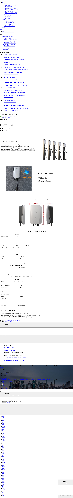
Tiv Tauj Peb (3, 27)
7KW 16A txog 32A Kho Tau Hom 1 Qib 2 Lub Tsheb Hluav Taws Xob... (16, 108)
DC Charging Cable (8, 16)
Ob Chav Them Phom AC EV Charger (10, 5)
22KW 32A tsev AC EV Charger (8, 321)
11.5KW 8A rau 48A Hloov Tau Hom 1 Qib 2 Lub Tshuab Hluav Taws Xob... (17, 85)
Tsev (2, 2)
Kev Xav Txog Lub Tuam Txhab (8, 21)
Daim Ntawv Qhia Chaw (3, 378)
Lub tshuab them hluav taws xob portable (35, 379)
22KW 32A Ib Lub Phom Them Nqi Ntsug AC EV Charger (14, 59)
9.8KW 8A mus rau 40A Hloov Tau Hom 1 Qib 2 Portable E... (14, 95)
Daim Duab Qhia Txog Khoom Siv (8, 25)
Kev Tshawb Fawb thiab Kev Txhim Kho (9, 26)
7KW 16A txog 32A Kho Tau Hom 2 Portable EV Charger (14, 105)
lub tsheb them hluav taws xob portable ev (24, 379)
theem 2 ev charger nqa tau (52, 379)
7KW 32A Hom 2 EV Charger (9, 98)
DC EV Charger (6, 7)
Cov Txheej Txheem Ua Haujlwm (8, 24)
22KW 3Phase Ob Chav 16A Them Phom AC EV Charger (12, 320)
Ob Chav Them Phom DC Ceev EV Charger (11, 10)
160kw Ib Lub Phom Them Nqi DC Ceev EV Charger (13, 72)
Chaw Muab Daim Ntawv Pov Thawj (9, 22)
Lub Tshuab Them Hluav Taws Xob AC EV (8, 32)
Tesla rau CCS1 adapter (5, 388)
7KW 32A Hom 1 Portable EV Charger (10, 102)
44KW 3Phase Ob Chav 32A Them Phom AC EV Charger (14, 65)
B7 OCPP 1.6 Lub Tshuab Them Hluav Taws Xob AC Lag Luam (15, 357)
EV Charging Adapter (5, 49)
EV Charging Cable (6, 14)
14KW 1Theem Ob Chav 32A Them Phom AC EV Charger (14, 363)
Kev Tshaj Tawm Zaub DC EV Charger (10, 8)
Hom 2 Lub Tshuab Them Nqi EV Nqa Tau (9, 46)
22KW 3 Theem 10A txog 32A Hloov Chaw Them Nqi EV (14, 82)
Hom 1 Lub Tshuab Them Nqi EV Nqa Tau (11, 13)
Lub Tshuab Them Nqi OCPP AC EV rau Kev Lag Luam (13, 4)
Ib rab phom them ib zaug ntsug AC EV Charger (10, 39)
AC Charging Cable (8, 15)
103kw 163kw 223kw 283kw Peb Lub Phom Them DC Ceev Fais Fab (16, 69)
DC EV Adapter (7, 18)
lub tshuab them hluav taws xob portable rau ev (6, 379)
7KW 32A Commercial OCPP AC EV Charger (12, 56)
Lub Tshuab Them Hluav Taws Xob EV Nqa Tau (10, 12)
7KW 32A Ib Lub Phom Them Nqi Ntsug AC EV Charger (14, 360)
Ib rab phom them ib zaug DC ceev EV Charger (11, 9)
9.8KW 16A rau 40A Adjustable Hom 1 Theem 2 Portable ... (14, 92)
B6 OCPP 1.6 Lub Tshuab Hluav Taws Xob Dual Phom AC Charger (16, 353)
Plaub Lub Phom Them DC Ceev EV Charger (11, 11)
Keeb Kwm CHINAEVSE (7, 23)
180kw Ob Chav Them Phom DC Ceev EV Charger (13, 75)
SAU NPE (1, 367)
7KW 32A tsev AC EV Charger (9, 62)
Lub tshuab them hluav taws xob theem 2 (7, 381)
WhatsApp (1, 390)
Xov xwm (3, 19)
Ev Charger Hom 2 (15, 379)
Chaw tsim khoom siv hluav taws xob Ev (7, 380)
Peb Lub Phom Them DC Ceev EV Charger (10, 43)
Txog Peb (3, 20)
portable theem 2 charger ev (45, 379)
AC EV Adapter (7, 17)
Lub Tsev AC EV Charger (8, 6)
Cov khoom (3, 3)
